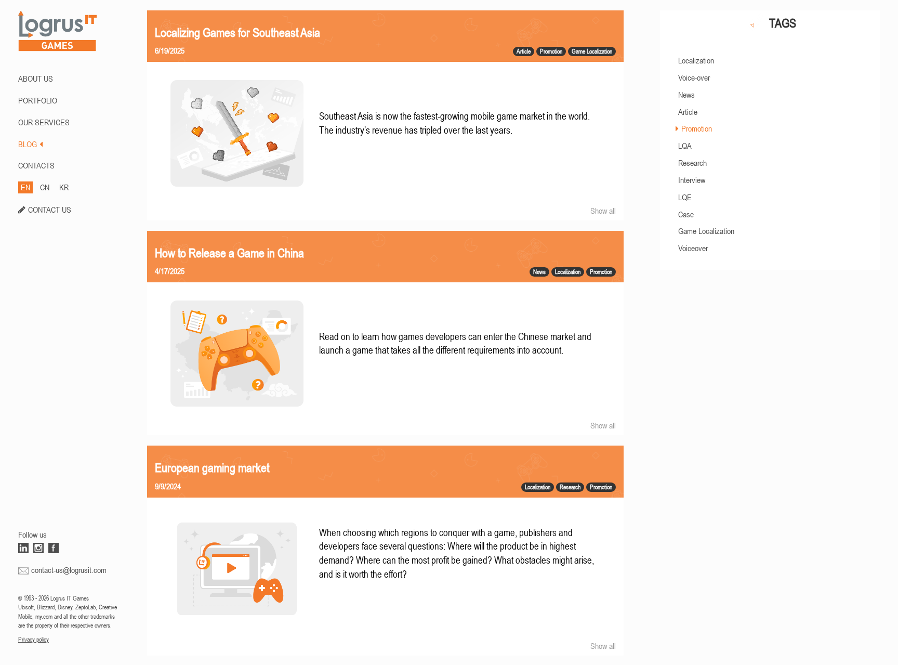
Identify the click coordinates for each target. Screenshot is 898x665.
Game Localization (706, 231)
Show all (603, 210)
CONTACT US (49, 209)
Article (687, 111)
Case (686, 214)
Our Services (44, 122)
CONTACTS (36, 165)
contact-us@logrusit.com (69, 570)
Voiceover (693, 248)
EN (25, 187)
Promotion (696, 128)
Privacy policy (33, 639)
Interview (691, 180)
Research (692, 162)
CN (44, 187)
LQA (685, 145)
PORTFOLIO (37, 100)
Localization (696, 60)
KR (64, 187)
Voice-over (694, 77)
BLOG (27, 144)
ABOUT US (35, 78)
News (686, 94)
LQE (685, 197)
